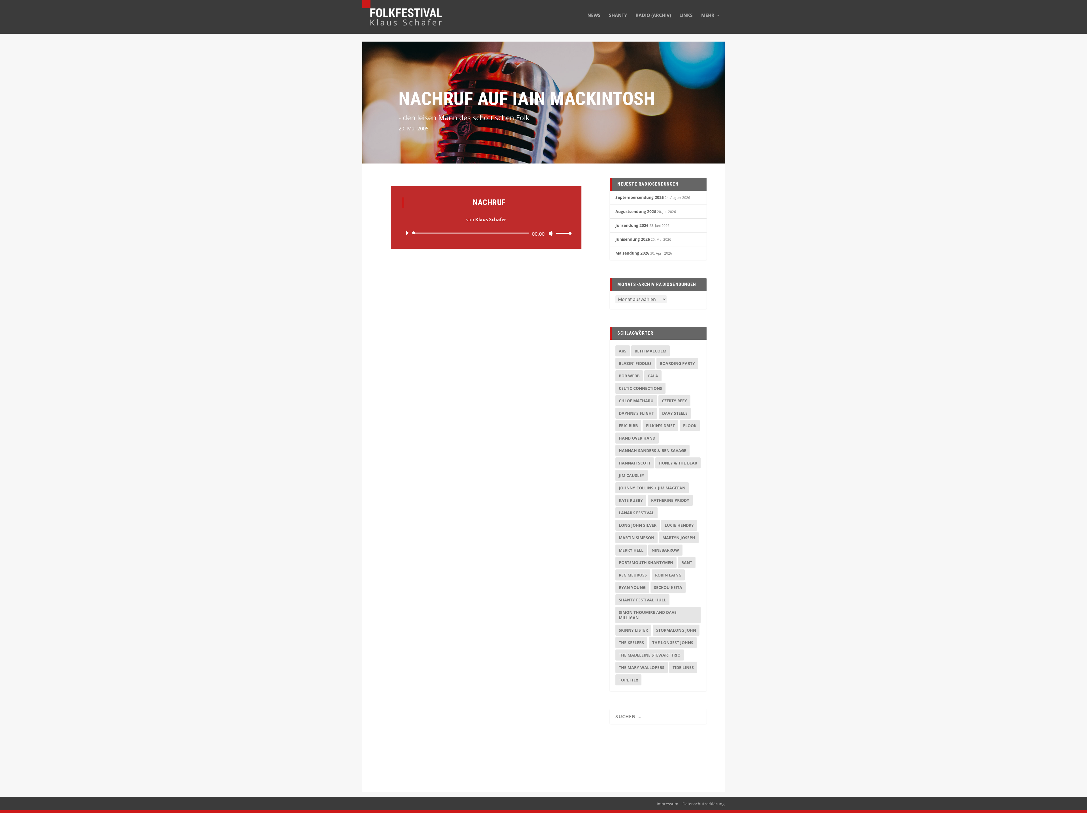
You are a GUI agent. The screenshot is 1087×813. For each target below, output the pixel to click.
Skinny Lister (633, 630)
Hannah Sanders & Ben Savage (652, 450)
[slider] (562, 233)
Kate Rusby (631, 500)
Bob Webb (629, 375)
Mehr (707, 15)
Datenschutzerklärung (703, 803)
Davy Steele (675, 413)
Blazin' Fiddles (635, 363)
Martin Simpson (636, 537)
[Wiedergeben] (406, 232)
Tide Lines (683, 667)
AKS (622, 351)
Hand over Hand (637, 438)
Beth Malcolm (650, 351)
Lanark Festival (636, 512)
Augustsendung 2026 (635, 211)
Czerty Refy (674, 400)
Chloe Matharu (636, 400)
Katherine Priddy (670, 500)
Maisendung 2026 (632, 253)
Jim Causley (631, 475)
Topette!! (628, 680)
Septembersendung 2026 (639, 197)
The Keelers (631, 642)
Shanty (618, 15)
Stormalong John (676, 630)
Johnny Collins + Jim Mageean (652, 488)
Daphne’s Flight (636, 413)
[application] (486, 233)
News (593, 15)
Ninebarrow (665, 550)
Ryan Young (632, 587)
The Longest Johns (672, 642)
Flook (689, 425)
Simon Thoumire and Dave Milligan (648, 615)
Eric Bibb (628, 425)
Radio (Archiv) (653, 15)
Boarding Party (677, 363)
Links (686, 15)
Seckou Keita (668, 587)
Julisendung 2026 (632, 225)
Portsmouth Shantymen (646, 562)
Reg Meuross (633, 575)
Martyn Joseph (678, 537)
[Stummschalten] (550, 233)
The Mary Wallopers (641, 667)
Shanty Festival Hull (642, 600)
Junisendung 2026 (632, 239)
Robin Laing (668, 575)
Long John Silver (637, 525)
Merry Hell (631, 550)
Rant (686, 562)
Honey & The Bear (678, 463)
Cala (653, 375)
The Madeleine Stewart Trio (650, 655)
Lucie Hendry (679, 525)
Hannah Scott (635, 463)
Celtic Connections (640, 388)
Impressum (667, 803)
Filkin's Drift (660, 425)
